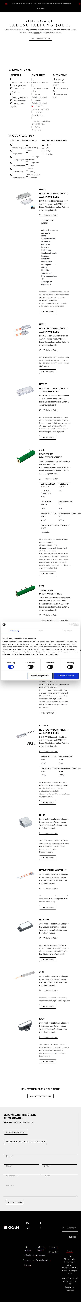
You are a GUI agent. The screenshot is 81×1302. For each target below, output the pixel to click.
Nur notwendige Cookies (40, 676)
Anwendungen (44, 3)
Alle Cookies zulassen (66, 676)
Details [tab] (40, 631)
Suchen (72, 1237)
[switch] (31, 667)
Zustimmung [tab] (14, 631)
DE (27, 1223)
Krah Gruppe (18, 3)
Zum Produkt (47, 312)
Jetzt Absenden (15, 1202)
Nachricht (10, 1185)
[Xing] (40, 1227)
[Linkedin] (40, 1222)
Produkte (31, 3)
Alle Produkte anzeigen (40, 1096)
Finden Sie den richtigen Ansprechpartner (25, 1142)
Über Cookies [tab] (67, 631)
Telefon (47, 1175)
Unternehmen (12, 1175)
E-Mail (47, 1166)
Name (9, 1166)
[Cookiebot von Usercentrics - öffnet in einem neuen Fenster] (69, 624)
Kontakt (41, 8)
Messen (67, 3)
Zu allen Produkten (40, 38)
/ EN (27, 1228)
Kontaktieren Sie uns (16, 1132)
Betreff (9, 1156)
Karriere (57, 3)
